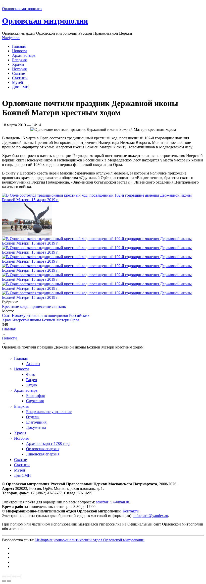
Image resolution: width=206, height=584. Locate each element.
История (19, 69)
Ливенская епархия (42, 454)
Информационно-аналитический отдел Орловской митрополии (89, 540)
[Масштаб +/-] (19, 576)
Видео (31, 380)
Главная (19, 46)
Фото (30, 374)
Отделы (32, 417)
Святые (18, 73)
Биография (35, 395)
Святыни (20, 78)
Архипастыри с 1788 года (48, 443)
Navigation (11, 38)
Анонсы (33, 364)
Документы (36, 427)
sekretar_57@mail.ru (112, 502)
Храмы (18, 64)
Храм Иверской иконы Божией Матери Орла (40, 320)
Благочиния (36, 422)
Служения (35, 401)
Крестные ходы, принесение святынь (34, 306)
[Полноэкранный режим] (14, 576)
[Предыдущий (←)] (4, 581)
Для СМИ (20, 87)
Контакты (131, 511)
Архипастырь (23, 55)
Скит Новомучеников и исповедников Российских (45, 315)
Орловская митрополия (45, 20)
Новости (19, 51)
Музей (17, 82)
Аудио (31, 385)
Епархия (19, 60)
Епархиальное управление (49, 412)
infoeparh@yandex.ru (150, 515)
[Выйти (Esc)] (4, 576)
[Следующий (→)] (9, 581)
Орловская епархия (42, 449)
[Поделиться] (9, 576)
